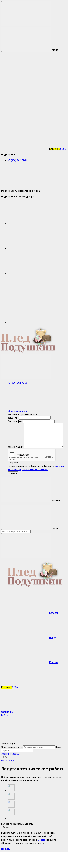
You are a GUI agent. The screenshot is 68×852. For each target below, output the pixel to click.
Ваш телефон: (15, 421)
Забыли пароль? (10, 754)
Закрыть (13, 473)
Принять (5, 849)
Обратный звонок (17, 411)
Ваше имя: (13, 418)
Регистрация (8, 760)
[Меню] (26, 13)
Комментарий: (16, 447)
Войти (5, 757)
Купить (6, 827)
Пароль (59, 747)
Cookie (41, 840)
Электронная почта (12, 747)
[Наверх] (25, 740)
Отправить (14, 463)
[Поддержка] (26, 366)
